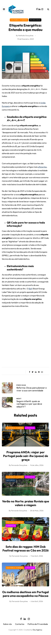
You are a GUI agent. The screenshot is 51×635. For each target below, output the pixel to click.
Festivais (40, 522)
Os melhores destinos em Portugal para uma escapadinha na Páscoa (25, 594)
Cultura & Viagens (19, 20)
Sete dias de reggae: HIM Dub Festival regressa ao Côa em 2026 (25, 548)
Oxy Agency (37, 630)
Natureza (11, 480)
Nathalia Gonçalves (25, 35)
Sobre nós (7, 624)
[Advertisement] (25, 336)
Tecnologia (35, 20)
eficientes (42, 167)
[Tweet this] (32, 372)
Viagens (40, 428)
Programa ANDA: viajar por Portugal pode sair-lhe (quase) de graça (25, 455)
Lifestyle (30, 428)
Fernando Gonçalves (19, 465)
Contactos (19, 624)
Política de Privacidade (38, 624)
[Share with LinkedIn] (35, 372)
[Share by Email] (41, 372)
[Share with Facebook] (29, 372)
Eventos (29, 522)
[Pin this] (38, 372)
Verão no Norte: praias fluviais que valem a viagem (25, 503)
